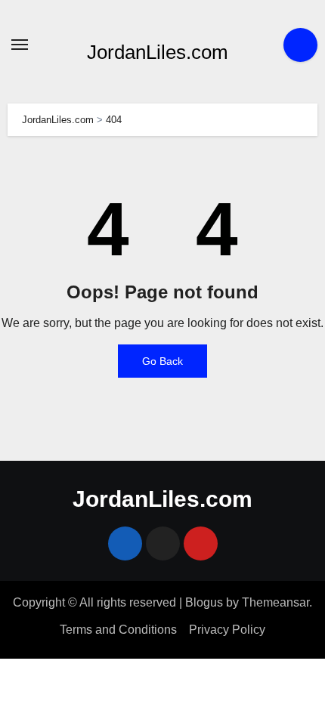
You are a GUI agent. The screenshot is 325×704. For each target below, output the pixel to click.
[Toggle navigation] (20, 45)
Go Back (162, 361)
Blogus (204, 602)
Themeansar (275, 602)
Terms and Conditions (118, 629)
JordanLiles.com (157, 52)
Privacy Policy (227, 629)
